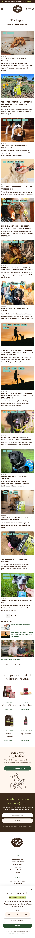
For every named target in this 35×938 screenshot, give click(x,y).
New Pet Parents (17, 120)
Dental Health (10, 161)
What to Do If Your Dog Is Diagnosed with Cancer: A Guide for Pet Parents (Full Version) (17, 396)
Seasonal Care (21, 411)
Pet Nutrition (10, 76)
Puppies (12, 203)
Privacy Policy (11, 933)
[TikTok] (20, 664)
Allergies (5, 492)
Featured (9, 120)
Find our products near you (17, 768)
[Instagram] (7, 664)
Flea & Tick (16, 200)
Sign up (17, 820)
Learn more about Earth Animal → (11, 659)
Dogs (4, 76)
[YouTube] (11, 664)
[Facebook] (2, 664)
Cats (4, 161)
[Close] (32, 890)
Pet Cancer (22, 283)
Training (17, 575)
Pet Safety (14, 411)
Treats (22, 575)
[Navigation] (2, 9)
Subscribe (17, 925)
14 (23, 616)
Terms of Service (20, 933)
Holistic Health (15, 283)
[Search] (28, 9)
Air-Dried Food (6, 575)
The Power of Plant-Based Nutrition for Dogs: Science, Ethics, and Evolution (16, 104)
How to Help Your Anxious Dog (20, 624)
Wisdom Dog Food (7, 371)
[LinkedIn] (15, 664)
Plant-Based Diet (18, 76)
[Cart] (33, 9)
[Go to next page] (27, 616)
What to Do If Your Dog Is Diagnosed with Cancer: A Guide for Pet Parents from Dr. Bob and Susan (17, 352)
